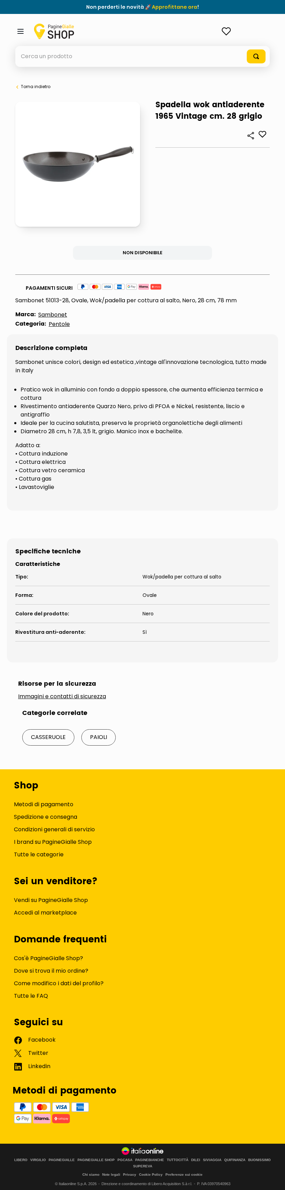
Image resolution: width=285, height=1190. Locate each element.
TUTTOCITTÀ (177, 1160)
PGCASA (124, 1160)
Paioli (98, 737)
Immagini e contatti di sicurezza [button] (62, 696)
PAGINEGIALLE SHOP (96, 1160)
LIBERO (20, 1160)
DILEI (195, 1160)
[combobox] (142, 56)
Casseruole (48, 737)
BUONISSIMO (259, 1160)
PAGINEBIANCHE (149, 1160)
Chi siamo (90, 1174)
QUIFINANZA (234, 1160)
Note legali (111, 1174)
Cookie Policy (151, 1174)
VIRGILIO (38, 1160)
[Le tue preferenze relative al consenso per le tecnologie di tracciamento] (272, 1177)
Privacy (129, 1174)
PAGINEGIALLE (62, 1160)
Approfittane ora (174, 6)
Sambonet (52, 315)
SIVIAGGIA (212, 1160)
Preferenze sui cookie (184, 1174)
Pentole (59, 324)
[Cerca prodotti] (256, 56)
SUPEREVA (142, 1166)
